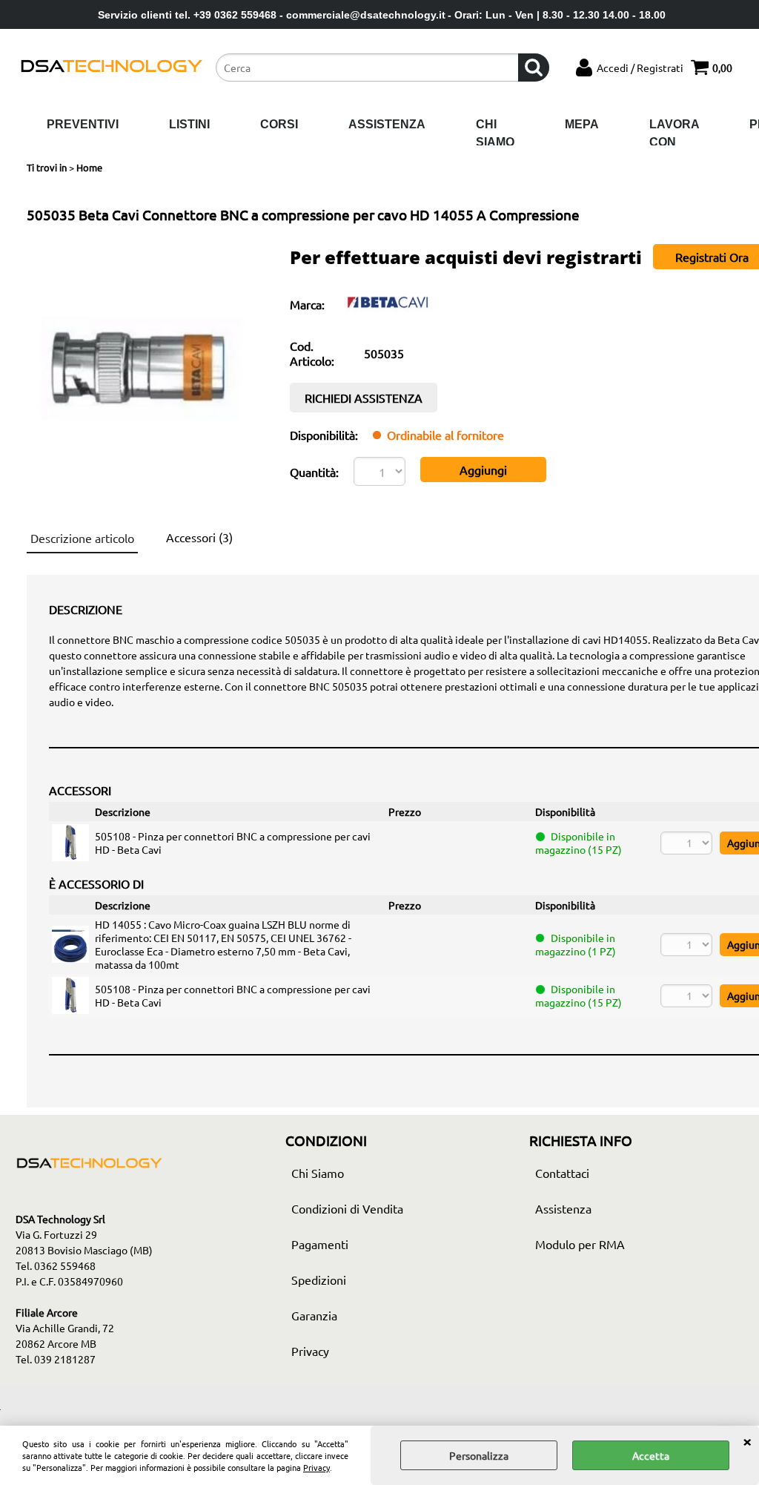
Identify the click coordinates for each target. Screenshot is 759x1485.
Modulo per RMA (580, 1244)
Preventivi (83, 124)
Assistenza (386, 124)
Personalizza (478, 1455)
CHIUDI (747, 1440)
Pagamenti (319, 1244)
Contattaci (562, 1172)
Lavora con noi (674, 141)
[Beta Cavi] (387, 316)
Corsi (279, 124)
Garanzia (314, 1315)
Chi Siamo (495, 133)
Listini (189, 124)
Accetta (650, 1455)
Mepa (582, 124)
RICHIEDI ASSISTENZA (363, 397)
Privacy (316, 1467)
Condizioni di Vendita (347, 1208)
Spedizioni (318, 1279)
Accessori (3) (199, 537)
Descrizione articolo (82, 537)
